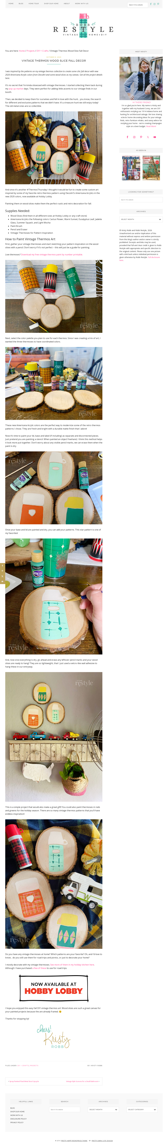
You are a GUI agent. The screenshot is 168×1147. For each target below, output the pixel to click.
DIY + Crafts (23, 1065)
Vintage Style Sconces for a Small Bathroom (82, 1081)
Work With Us (16, 1115)
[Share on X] (2, 576)
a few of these (39, 968)
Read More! (151, 126)
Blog (12, 1108)
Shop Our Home (17, 1112)
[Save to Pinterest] (2, 571)
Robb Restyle (84, 25)
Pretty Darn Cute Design (102, 1141)
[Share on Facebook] (2, 565)
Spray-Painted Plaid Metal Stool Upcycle (24, 1081)
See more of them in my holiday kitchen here (72, 964)
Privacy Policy (16, 1122)
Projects (34, 1065)
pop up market (16, 88)
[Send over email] (2, 581)
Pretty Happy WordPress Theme (74, 1141)
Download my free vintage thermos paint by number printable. (52, 254)
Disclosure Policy (18, 1119)
